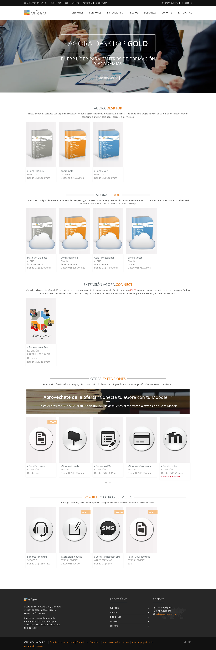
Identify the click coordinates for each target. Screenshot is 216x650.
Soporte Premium (37, 556)
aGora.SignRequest (71, 556)
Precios (133, 12)
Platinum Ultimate (37, 257)
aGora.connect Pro (37, 347)
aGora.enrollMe (102, 466)
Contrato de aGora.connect (116, 642)
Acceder (187, 3)
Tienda (88, 3)
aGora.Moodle (169, 466)
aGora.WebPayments (139, 466)
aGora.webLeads (70, 466)
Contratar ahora (106, 77)
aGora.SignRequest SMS (107, 556)
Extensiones (115, 12)
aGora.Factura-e (36, 466)
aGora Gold (67, 171)
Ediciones (95, 12)
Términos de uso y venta (62, 642)
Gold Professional (104, 257)
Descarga (150, 12)
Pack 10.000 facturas (139, 556)
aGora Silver (101, 171)
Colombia (102, 3)
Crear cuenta (171, 3)
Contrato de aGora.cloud (88, 642)
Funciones (77, 12)
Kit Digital (185, 12)
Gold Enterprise (69, 257)
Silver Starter (135, 257)
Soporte (167, 12)
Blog (76, 3)
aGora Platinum (35, 171)
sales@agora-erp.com (36, 3)
